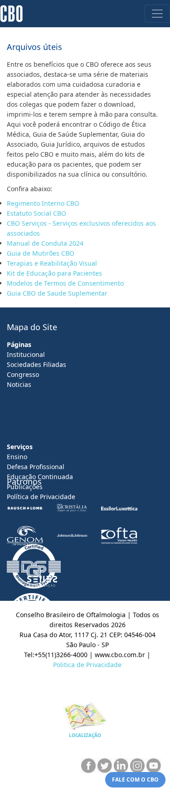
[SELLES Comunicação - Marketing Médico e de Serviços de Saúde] (42, 581)
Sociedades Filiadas (36, 364)
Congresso (23, 374)
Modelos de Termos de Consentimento (66, 283)
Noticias (19, 384)
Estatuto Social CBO (37, 213)
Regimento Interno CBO (44, 203)
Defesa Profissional (35, 466)
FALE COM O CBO (135, 779)
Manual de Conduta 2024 (45, 243)
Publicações (25, 486)
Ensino (17, 456)
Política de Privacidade (41, 496)
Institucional (26, 354)
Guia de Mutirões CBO (40, 253)
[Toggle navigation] (157, 14)
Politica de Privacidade (87, 664)
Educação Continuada (40, 476)
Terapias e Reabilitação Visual (52, 263)
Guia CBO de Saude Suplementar (57, 293)
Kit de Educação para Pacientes (54, 273)
